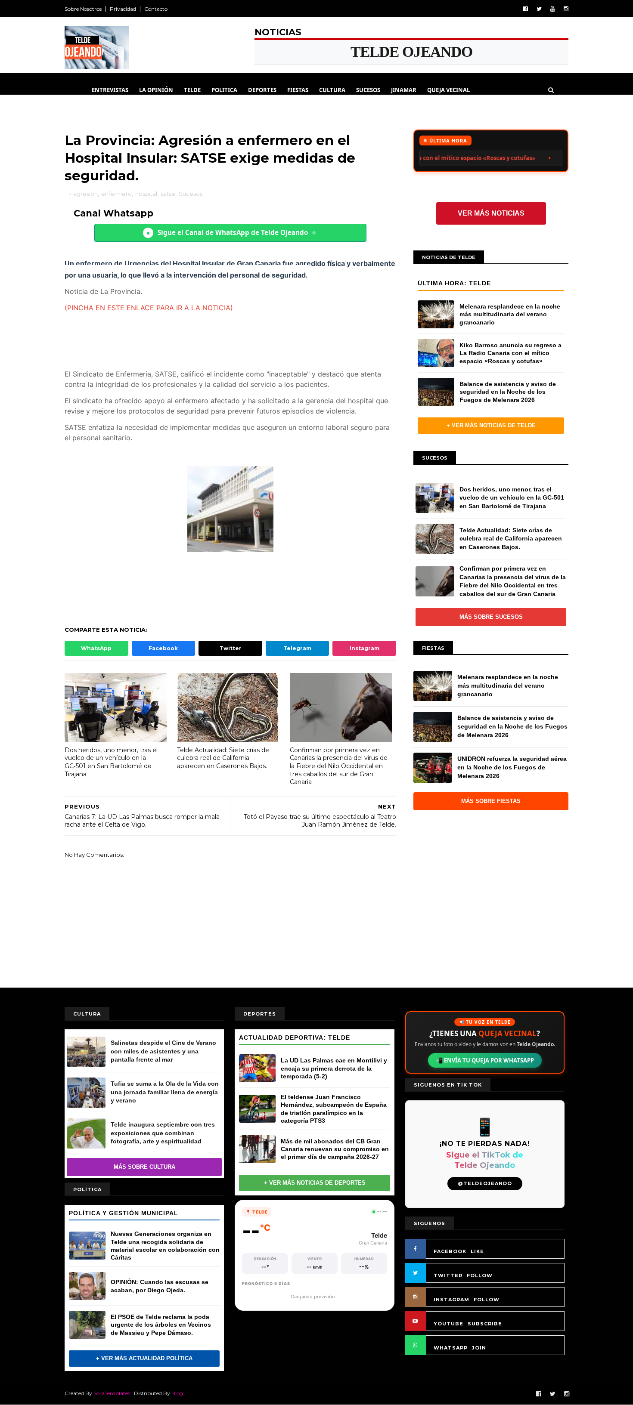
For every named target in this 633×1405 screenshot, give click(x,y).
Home (73, 90)
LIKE (477, 1251)
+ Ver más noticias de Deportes (315, 1183)
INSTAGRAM (451, 1300)
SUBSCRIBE (485, 1324)
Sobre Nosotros (83, 9)
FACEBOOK (450, 1251)
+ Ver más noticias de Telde (491, 425)
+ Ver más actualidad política (144, 1358)
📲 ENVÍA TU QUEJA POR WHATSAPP (485, 1060)
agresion (85, 193)
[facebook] (525, 9)
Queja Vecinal (448, 90)
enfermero (116, 193)
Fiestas (297, 90)
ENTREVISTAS (110, 90)
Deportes (262, 90)
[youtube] (552, 9)
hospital (146, 193)
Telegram (297, 648)
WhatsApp (96, 648)
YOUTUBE (448, 1324)
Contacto (156, 9)
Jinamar (403, 90)
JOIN (479, 1348)
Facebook (163, 648)
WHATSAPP (451, 1348)
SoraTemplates (111, 1393)
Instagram (364, 648)
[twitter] (539, 9)
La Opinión (156, 90)
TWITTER (448, 1275)
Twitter (231, 648)
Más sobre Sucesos (491, 617)
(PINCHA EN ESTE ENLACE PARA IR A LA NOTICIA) (149, 307)
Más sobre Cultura (144, 1167)
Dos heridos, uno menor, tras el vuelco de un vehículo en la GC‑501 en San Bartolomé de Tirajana (111, 762)
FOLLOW (480, 1275)
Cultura (332, 90)
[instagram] (566, 9)
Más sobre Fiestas (491, 801)
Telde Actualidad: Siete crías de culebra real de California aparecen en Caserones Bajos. (223, 758)
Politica (224, 90)
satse (168, 193)
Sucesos (368, 90)
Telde (192, 90)
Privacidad (123, 9)
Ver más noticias (491, 213)
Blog (177, 1393)
